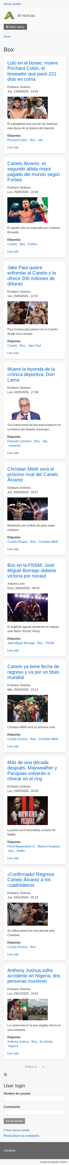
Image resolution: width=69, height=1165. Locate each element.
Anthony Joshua (18, 1041)
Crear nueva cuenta (16, 1130)
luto (40, 140)
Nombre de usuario (17, 1093)
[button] (15, 27)
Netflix (21, 850)
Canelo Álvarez (17, 541)
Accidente (46, 1041)
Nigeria (13, 1046)
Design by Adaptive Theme (53, 1162)
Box (32, 140)
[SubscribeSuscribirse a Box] (5, 1074)
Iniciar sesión (12, 4)
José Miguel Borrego (20, 643)
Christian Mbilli (48, 541)
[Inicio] (11, 15)
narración (14, 445)
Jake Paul (34, 345)
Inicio (7, 36)
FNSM (49, 643)
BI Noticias (26, 15)
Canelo (12, 244)
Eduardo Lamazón (19, 441)
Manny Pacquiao (49, 846)
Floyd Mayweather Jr (21, 846)
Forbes (32, 244)
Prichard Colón (17, 140)
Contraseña (12, 1106)
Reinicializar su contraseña (21, 1135)
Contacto (9, 1150)
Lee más (13, 147)
